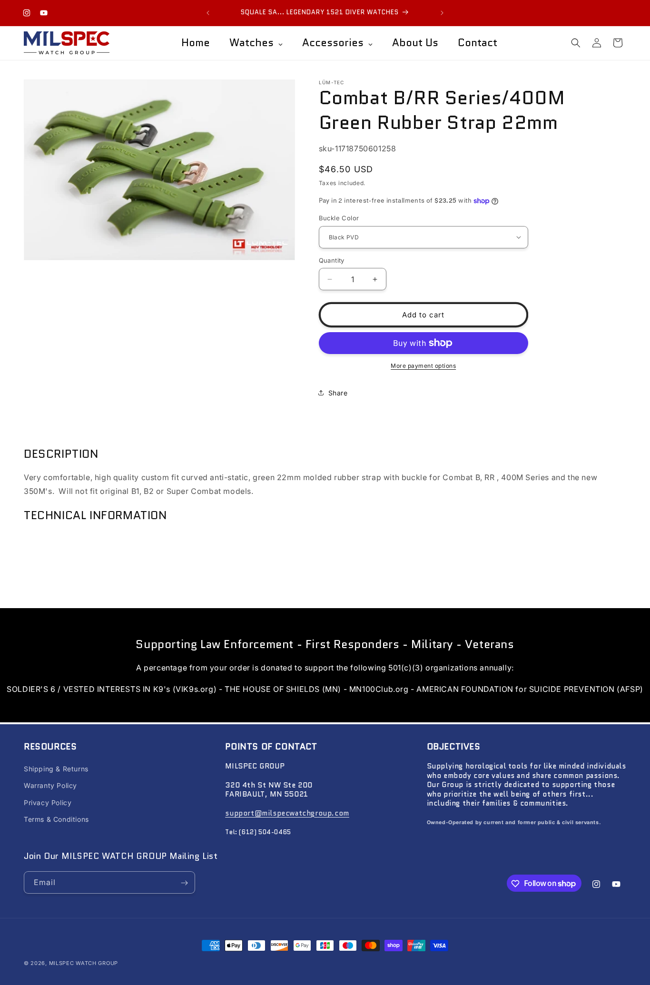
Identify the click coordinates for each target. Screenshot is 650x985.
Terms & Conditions (56, 819)
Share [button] (338, 393)
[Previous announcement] (207, 13)
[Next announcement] (442, 13)
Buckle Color (339, 218)
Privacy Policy (47, 802)
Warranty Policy (50, 786)
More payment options (423, 365)
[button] (575, 42)
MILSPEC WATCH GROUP (83, 963)
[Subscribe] (184, 883)
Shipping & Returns (56, 769)
